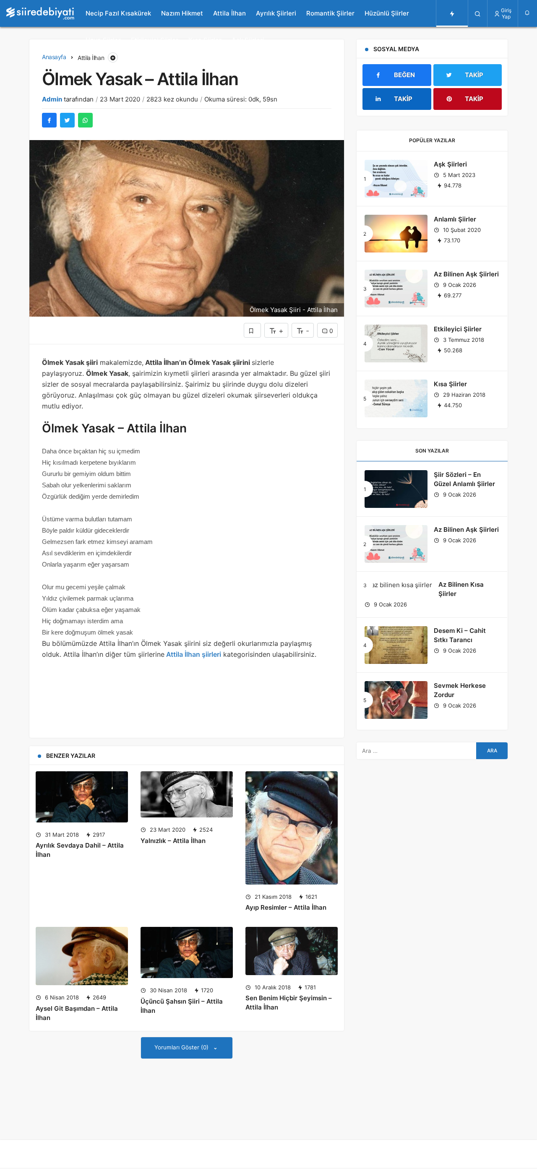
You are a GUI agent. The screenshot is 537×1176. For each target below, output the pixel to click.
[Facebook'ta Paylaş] (49, 120)
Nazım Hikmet (182, 13)
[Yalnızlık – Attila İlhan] (187, 794)
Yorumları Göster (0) (182, 1047)
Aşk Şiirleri (248, 40)
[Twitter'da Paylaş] (67, 120)
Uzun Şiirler (103, 40)
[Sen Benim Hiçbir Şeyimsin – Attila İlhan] (291, 951)
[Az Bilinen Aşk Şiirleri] (396, 288)
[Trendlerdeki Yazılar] (452, 13)
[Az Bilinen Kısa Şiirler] (398, 585)
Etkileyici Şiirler (154, 40)
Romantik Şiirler (330, 13)
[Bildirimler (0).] (527, 13)
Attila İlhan (229, 13)
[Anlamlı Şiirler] (396, 233)
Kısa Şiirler (205, 40)
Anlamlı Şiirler (455, 219)
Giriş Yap (506, 13)
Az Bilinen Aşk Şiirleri (466, 274)
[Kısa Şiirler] (396, 398)
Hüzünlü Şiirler (387, 13)
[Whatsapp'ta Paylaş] (85, 120)
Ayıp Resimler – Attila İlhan (285, 907)
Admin (52, 99)
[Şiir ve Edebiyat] (40, 13)
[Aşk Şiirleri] (396, 179)
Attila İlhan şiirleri (192, 654)
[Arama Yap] (477, 13)
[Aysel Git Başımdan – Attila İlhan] (82, 956)
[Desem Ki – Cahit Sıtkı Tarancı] (396, 645)
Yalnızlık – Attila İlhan (173, 841)
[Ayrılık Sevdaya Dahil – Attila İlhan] (82, 796)
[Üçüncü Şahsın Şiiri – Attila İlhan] (187, 952)
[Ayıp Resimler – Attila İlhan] (291, 828)
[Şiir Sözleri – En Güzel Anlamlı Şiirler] (396, 489)
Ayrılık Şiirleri (276, 13)
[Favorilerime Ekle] (252, 330)
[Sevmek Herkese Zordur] (396, 700)
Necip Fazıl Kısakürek (118, 13)
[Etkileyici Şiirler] (396, 343)
